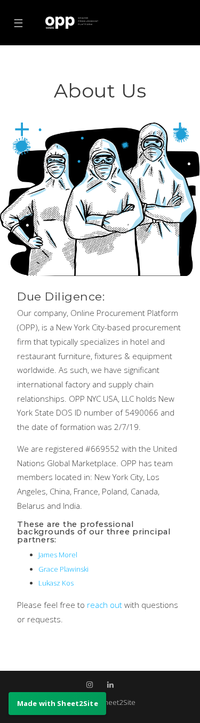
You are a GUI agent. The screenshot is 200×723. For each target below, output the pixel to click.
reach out (105, 604)
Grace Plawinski (63, 569)
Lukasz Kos (56, 583)
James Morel (57, 554)
